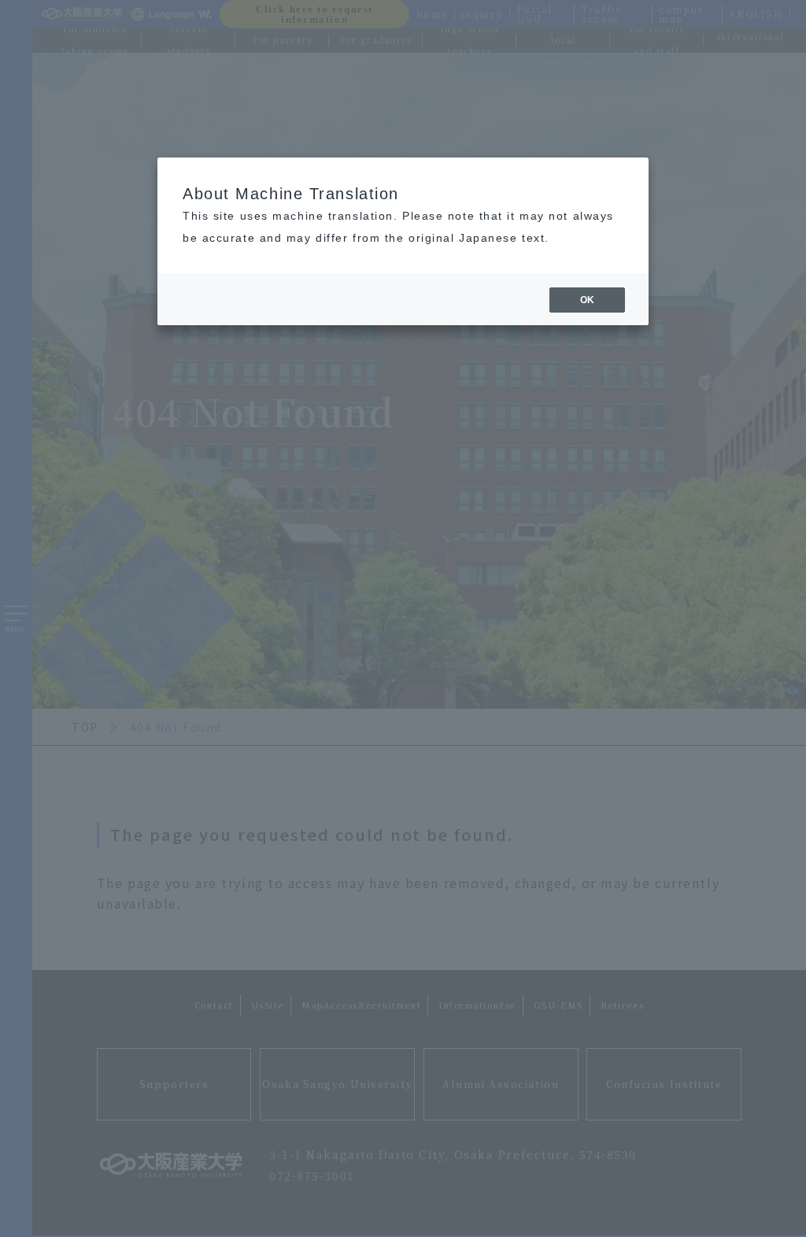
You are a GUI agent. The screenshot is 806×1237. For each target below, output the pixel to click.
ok (587, 300)
